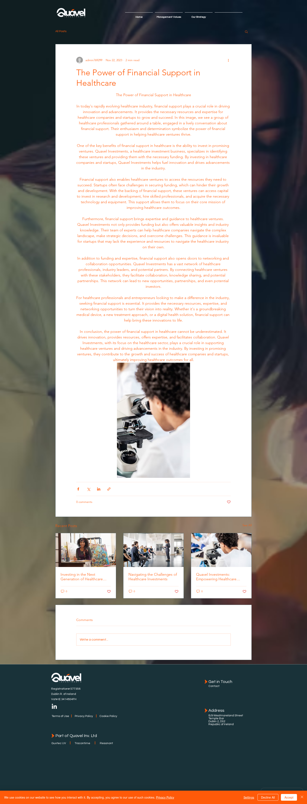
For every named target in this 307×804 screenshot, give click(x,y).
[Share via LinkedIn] (99, 489)
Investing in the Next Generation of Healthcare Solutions (82, 576)
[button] (246, 31)
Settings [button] (249, 797)
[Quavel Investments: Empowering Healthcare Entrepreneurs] (221, 550)
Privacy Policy (165, 797)
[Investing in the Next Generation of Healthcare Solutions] (86, 550)
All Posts (60, 31)
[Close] (301, 797)
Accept (288, 797)
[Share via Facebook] (78, 489)
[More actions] (228, 60)
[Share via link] (109, 489)
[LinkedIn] (54, 707)
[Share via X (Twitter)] (88, 489)
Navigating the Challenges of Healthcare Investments (152, 576)
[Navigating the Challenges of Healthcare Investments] (153, 550)
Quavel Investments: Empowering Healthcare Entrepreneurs (216, 576)
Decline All (268, 797)
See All (247, 525)
